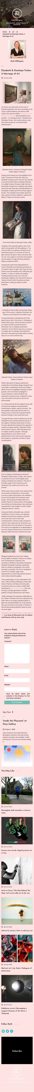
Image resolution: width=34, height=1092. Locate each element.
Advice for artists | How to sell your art (17, 931)
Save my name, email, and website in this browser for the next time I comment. (18, 696)
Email (6, 675)
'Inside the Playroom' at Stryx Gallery (15, 722)
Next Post (7, 712)
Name (6, 666)
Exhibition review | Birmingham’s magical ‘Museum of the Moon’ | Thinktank (14, 1011)
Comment (8, 641)
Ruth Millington (17, 20)
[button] (28, 3)
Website (7, 685)
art (2, 66)
